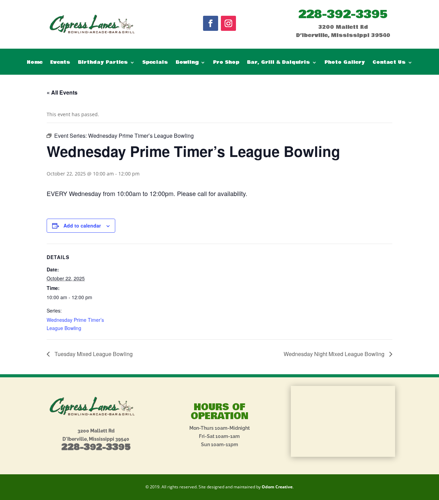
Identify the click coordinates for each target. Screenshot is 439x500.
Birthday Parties (103, 63)
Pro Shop (226, 63)
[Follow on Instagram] (228, 23)
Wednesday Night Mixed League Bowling (335, 354)
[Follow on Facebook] (210, 23)
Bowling (187, 63)
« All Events (62, 92)
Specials (155, 63)
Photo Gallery (344, 63)
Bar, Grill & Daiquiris (278, 63)
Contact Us (389, 63)
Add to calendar (82, 225)
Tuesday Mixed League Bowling (93, 354)
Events (60, 63)
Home (35, 63)
